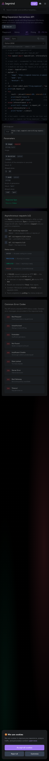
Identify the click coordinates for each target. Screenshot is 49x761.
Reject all (14, 754)
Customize (35, 754)
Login (34, 4)
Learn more (33, 741)
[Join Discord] (40, 4)
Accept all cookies (24, 747)
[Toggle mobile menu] (45, 4)
